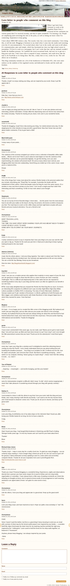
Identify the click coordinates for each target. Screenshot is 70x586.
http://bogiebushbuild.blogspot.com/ (23, 263)
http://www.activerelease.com (14, 97)
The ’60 (44, 16)
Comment (5, 548)
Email (3, 571)
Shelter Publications (61, 0)
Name (3, 566)
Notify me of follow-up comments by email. (15, 577)
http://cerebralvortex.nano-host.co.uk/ (14, 460)
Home (3, 16)
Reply (3, 85)
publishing (15, 68)
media (10, 68)
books (6, 68)
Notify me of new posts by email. (13, 579)
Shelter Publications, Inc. (62, 585)
